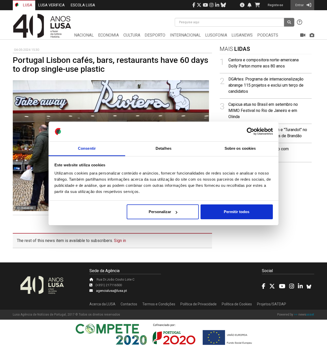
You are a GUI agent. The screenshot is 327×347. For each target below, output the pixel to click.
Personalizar (160, 212)
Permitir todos (236, 212)
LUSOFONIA (216, 35)
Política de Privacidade (198, 304)
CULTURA (131, 35)
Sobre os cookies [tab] (240, 148)
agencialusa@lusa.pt (111, 291)
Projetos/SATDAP (271, 304)
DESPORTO (155, 35)
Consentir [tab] (87, 148)
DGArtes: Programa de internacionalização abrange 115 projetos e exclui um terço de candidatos (265, 85)
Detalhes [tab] (163, 148)
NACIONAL (84, 35)
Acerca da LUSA (102, 304)
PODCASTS (267, 35)
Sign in (120, 240)
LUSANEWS (242, 35)
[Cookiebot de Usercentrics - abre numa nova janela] (250, 131)
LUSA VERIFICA (51, 5)
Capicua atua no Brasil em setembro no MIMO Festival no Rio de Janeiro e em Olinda (263, 110)
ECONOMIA (108, 35)
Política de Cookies (237, 304)
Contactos (129, 304)
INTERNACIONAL (185, 35)
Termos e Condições (158, 304)
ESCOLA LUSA (83, 5)
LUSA (27, 5)
